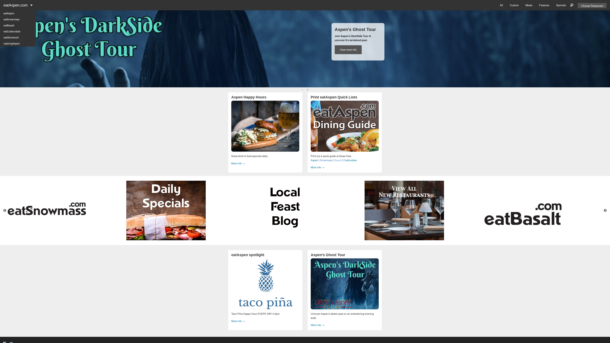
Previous (4, 210)
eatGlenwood (11, 37)
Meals (528, 5)
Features (544, 5)
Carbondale (350, 160)
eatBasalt (8, 25)
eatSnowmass (11, 19)
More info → (238, 163)
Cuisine (514, 5)
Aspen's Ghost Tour (328, 255)
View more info (348, 49)
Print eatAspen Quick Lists (334, 97)
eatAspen (8, 13)
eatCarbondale (11, 31)
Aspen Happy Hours (248, 97)
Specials (561, 5)
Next (605, 210)
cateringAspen (11, 43)
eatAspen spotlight (247, 255)
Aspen (314, 160)
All (501, 5)
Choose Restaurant (592, 6)
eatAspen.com (16, 5)
